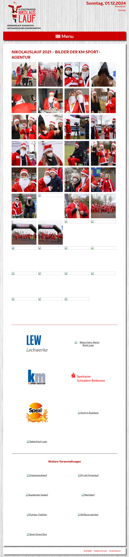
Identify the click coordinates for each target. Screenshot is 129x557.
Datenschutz (100, 551)
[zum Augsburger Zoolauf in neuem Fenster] (37, 495)
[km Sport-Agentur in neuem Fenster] (37, 384)
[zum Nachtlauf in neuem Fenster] (88, 495)
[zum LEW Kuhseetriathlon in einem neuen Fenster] (37, 515)
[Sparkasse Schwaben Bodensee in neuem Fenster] (88, 381)
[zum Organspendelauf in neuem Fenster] (37, 475)
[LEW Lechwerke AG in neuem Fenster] (37, 351)
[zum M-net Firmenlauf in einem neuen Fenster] (88, 475)
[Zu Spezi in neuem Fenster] (37, 422)
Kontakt (122, 10)
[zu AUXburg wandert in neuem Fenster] (88, 515)
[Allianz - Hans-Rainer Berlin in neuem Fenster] (88, 345)
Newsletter (120, 7)
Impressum (115, 551)
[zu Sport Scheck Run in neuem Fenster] (37, 534)
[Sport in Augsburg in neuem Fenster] (88, 413)
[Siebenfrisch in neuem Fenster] (37, 442)
